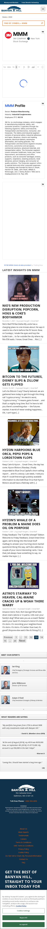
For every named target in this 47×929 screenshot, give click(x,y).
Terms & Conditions (23, 842)
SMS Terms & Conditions (23, 846)
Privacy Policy (23, 849)
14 (41, 637)
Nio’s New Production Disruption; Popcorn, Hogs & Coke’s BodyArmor (21, 311)
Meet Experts (23, 832)
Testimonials (24, 835)
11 (25, 637)
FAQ (23, 862)
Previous (8, 637)
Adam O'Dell (18, 698)
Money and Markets (11, 2)
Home (4, 17)
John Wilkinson (19, 683)
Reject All (23, 918)
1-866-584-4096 (31, 801)
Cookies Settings (23, 911)
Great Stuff (34, 321)
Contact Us (23, 859)
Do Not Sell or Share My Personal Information (23, 856)
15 (5, 640)
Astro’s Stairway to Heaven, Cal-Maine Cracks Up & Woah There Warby (23, 599)
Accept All (23, 924)
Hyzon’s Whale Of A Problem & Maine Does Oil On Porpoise (21, 524)
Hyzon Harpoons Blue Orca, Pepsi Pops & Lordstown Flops (21, 454)
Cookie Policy (23, 852)
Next (22, 640)
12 (31, 637)
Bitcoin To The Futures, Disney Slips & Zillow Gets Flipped (22, 380)
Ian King (16, 666)
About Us (23, 829)
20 (15, 640)
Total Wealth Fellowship (30, 2)
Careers (23, 839)
